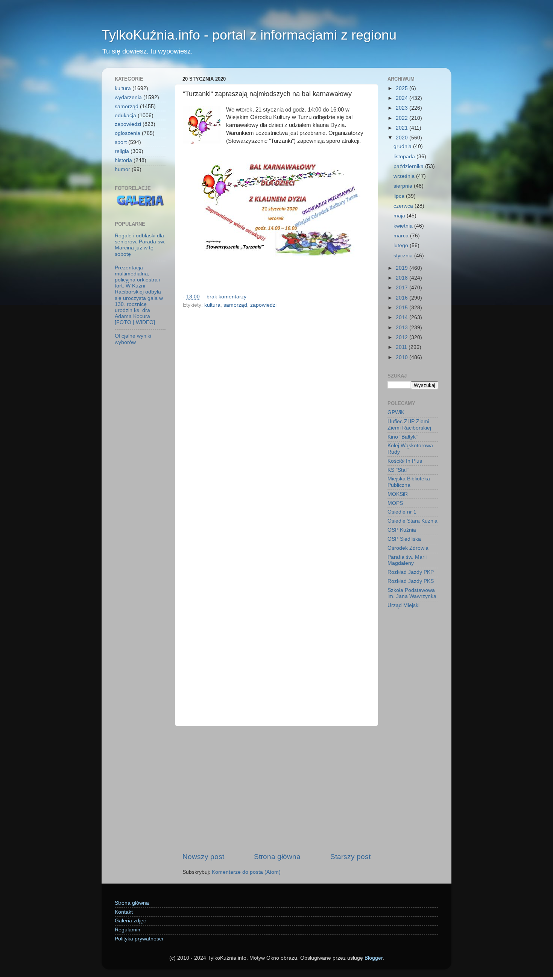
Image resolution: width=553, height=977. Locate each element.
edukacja (125, 115)
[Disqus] (276, 414)
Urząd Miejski (403, 605)
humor (122, 169)
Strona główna (277, 857)
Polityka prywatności (139, 939)
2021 (402, 128)
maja (400, 216)
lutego (401, 245)
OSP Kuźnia (401, 530)
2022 (402, 118)
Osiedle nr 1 (401, 512)
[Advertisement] (276, 789)
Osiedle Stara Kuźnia (412, 521)
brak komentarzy (226, 297)
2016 (402, 298)
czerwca (404, 206)
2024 (402, 98)
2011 (402, 347)
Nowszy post (203, 857)
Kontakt (124, 912)
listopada (404, 156)
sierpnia (403, 186)
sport (121, 142)
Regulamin (127, 930)
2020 (402, 138)
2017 (402, 288)
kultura (212, 305)
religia (122, 151)
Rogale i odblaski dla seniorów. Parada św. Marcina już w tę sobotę (140, 245)
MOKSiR (397, 494)
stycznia (403, 255)
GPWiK (395, 412)
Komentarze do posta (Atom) (246, 872)
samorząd (235, 305)
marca (401, 236)
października (409, 166)
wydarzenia (128, 97)
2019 (402, 268)
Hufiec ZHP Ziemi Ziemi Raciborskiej (409, 424)
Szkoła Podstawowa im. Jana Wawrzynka (411, 593)
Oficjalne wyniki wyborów (133, 339)
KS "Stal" (398, 470)
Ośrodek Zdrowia (407, 548)
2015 (402, 307)
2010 (402, 357)
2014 (402, 317)
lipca (399, 196)
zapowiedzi (263, 305)
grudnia (403, 146)
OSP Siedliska (404, 539)
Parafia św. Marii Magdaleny (407, 560)
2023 (402, 108)
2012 (402, 337)
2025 (402, 88)
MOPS (395, 503)
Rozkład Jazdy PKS (410, 581)
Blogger (374, 958)
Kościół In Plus (404, 461)
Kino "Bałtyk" (402, 437)
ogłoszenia (127, 133)
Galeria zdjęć (130, 920)
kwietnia (403, 226)
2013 (402, 327)
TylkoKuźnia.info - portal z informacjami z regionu (249, 35)
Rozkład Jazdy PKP (410, 572)
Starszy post (350, 857)
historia (123, 160)
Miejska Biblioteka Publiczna (408, 482)
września (404, 176)
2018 (402, 278)
